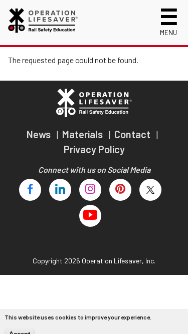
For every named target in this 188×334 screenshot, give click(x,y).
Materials (83, 134)
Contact (133, 134)
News (40, 134)
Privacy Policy (94, 149)
